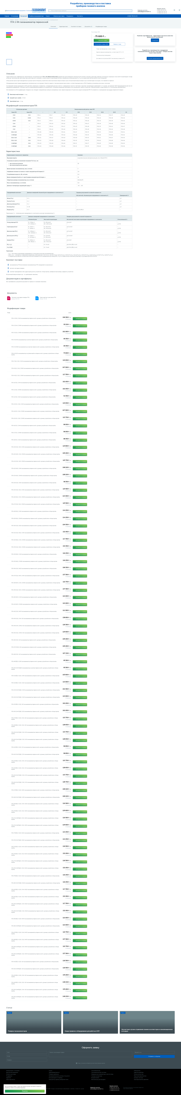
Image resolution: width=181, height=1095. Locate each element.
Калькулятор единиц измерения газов (58, 1079)
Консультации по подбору (55, 1077)
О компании (14, 16)
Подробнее (155, 40)
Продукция (23, 16)
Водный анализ (95, 1077)
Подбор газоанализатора (36, 16)
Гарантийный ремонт (54, 1072)
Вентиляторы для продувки (98, 1079)
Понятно (25, 1091)
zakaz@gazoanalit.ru (144, 11)
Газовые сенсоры (138, 1077)
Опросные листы (10, 1079)
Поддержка (70, 16)
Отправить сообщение (154, 1056)
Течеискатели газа (138, 1074)
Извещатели (137, 1070)
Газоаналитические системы (98, 1072)
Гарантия (8, 1077)
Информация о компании (12, 1070)
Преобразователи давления (141, 1079)
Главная (7, 16)
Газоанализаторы (95, 1070)
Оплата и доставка (59, 16)
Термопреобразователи (140, 1076)
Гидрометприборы (138, 1072)
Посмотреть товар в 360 (101, 44)
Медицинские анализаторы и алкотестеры (102, 1074)
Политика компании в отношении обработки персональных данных (133, 1088)
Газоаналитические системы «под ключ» (59, 1076)
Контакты (80, 16)
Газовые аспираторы (96, 1076)
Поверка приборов (54, 1074)
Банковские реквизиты (12, 1072)
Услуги (48, 16)
